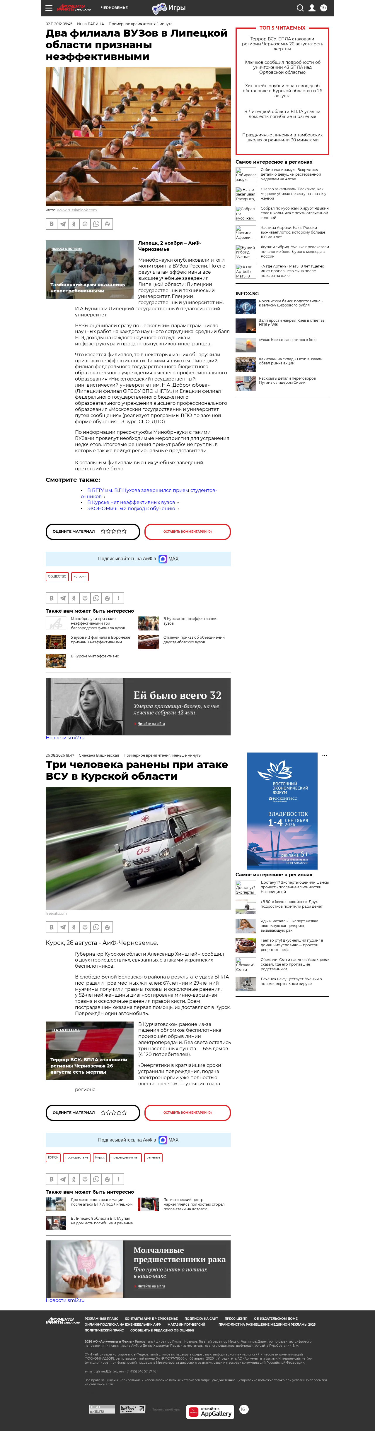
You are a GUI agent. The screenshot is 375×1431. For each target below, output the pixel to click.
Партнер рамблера (166, 1409)
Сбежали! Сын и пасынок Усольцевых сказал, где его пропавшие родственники (295, 964)
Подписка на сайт (201, 1319)
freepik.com (56, 913)
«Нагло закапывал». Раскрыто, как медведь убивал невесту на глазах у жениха (293, 193)
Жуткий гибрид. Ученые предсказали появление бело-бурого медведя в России (295, 251)
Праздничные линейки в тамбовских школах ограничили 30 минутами (282, 138)
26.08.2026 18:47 (60, 755)
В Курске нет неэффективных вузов (131, 502)
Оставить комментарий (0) (187, 532)
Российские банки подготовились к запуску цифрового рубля (291, 303)
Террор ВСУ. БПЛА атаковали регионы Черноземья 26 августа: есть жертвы (282, 44)
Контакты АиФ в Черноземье (151, 1319)
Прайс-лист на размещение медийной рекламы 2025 (267, 1325)
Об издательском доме (276, 1319)
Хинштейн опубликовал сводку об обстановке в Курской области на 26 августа (282, 90)
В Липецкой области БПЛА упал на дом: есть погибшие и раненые (282, 114)
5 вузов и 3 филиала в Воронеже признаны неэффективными (100, 639)
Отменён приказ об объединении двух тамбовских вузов (194, 639)
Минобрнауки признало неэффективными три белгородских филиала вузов (98, 623)
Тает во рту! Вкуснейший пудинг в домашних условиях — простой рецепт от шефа (292, 945)
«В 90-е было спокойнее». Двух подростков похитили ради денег (292, 904)
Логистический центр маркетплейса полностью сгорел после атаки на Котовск (194, 1204)
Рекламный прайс (101, 1319)
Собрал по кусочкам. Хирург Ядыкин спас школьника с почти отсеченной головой (295, 213)
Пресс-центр (236, 1319)
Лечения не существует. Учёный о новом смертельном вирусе (291, 981)
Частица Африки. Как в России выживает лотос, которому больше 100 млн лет (293, 232)
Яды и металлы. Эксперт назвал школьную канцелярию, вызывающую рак (289, 926)
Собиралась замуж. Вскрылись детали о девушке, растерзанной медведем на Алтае (291, 174)
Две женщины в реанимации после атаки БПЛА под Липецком (101, 1202)
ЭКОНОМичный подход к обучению (131, 508)
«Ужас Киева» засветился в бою (287, 340)
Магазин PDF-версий (186, 1325)
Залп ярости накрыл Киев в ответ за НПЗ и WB (292, 322)
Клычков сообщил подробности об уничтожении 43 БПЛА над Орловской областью (283, 67)
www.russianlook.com (77, 210)
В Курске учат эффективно (95, 656)
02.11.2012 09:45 (59, 24)
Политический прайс (104, 1330)
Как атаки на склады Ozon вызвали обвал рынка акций (291, 361)
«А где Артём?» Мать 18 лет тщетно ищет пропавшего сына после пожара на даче (292, 271)
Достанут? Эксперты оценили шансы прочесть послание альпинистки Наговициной (295, 887)
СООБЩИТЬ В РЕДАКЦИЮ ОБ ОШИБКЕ (162, 1330)
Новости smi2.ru (65, 738)
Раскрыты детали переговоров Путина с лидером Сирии (287, 380)
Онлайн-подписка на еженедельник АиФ (123, 1325)
